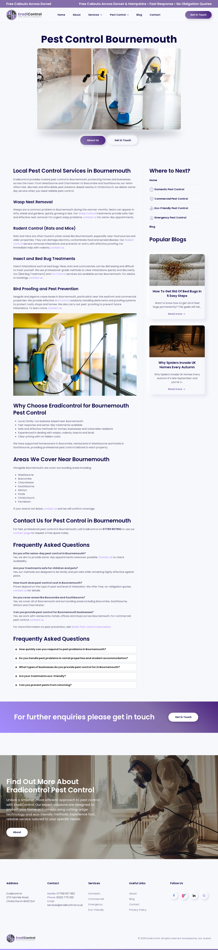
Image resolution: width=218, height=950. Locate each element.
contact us (90, 217)
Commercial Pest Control (171, 199)
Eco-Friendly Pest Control (171, 208)
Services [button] (93, 14)
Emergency (95, 904)
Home (61, 14)
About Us (93, 140)
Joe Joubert (204, 938)
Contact (155, 14)
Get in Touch (198, 14)
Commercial (96, 899)
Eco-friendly (96, 910)
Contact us (105, 557)
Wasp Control (87, 213)
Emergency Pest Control (170, 217)
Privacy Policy (137, 910)
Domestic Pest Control (169, 189)
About (77, 14)
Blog (139, 14)
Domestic (94, 893)
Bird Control (62, 300)
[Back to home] (23, 15)
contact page (22, 533)
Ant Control (58, 274)
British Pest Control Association (91, 627)
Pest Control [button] (118, 14)
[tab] (75, 649)
